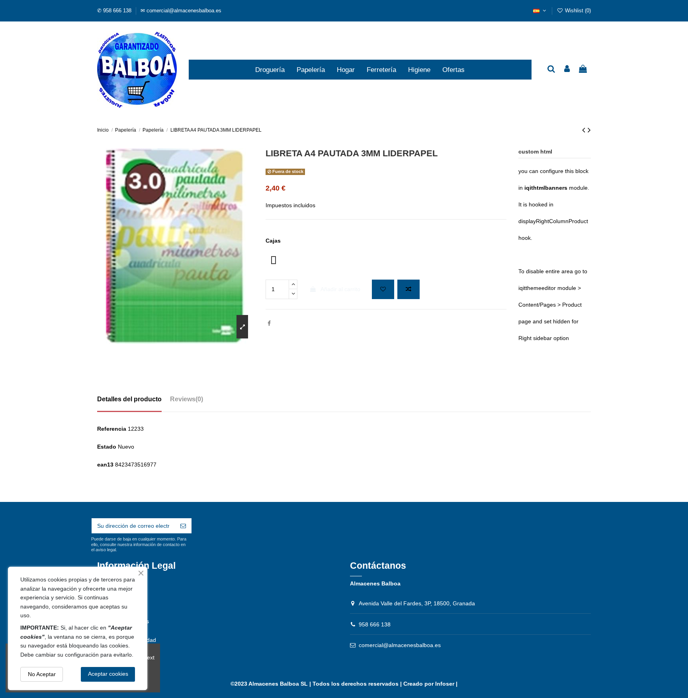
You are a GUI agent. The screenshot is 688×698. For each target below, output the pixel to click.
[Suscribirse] (183, 525)
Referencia (111, 429)
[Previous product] (585, 129)
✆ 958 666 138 (115, 11)
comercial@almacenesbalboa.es (400, 645)
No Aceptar (42, 674)
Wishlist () (577, 11)
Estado (106, 446)
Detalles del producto (129, 399)
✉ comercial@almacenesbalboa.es (181, 11)
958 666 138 (375, 624)
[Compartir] (269, 323)
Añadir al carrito (340, 289)
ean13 (105, 464)
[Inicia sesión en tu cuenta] (567, 69)
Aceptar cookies (108, 674)
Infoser (444, 684)
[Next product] (589, 129)
